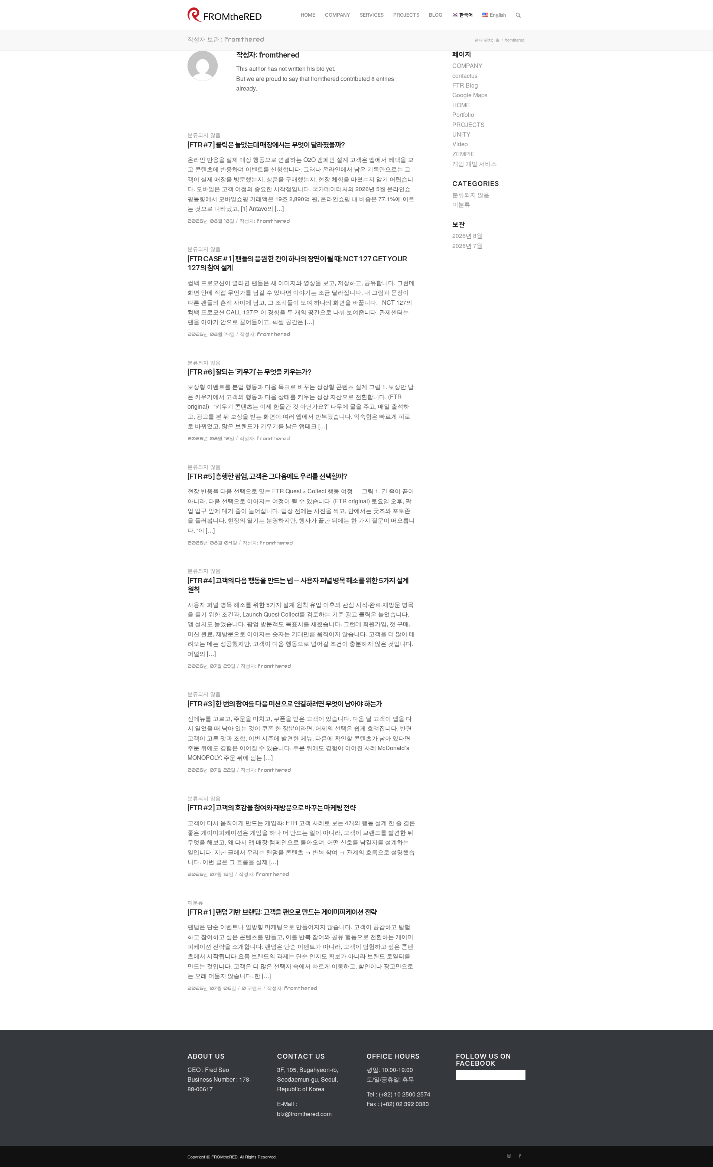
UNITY (461, 134)
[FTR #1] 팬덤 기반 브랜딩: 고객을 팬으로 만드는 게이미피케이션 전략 (282, 912)
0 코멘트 (251, 988)
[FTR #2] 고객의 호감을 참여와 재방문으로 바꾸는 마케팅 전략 (271, 807)
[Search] (518, 15)
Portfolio (463, 114)
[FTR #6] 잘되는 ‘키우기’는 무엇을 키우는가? (249, 371)
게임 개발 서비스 (474, 163)
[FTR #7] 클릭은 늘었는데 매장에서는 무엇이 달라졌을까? (266, 144)
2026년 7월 (467, 245)
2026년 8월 (467, 235)
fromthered (273, 221)
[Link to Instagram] (508, 1155)
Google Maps (470, 95)
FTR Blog (465, 85)
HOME (461, 105)
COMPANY (467, 65)
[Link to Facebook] (519, 1155)
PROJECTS (468, 124)
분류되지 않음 (204, 135)
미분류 (195, 902)
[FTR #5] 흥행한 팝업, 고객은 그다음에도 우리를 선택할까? (267, 476)
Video (460, 144)
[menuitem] (308, 15)
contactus (465, 75)
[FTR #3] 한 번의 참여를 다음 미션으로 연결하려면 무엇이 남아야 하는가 (285, 703)
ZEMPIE (463, 154)
